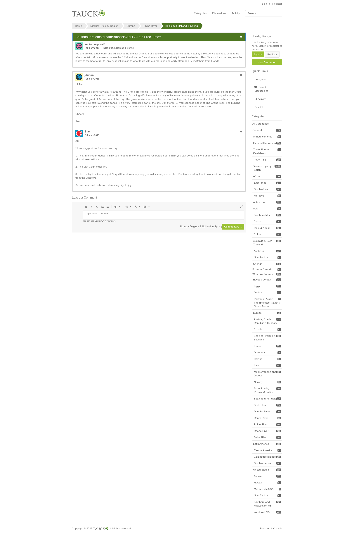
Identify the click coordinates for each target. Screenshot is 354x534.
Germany (267, 352)
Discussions (219, 13)
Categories (200, 13)
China (267, 234)
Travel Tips (266, 159)
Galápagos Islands (267, 456)
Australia (267, 250)
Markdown (99, 221)
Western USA (267, 512)
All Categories (260, 123)
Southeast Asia (267, 214)
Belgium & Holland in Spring (119, 48)
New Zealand (267, 257)
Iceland (267, 358)
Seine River (267, 437)
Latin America (266, 443)
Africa (266, 176)
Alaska (267, 476)
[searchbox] (263, 13)
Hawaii (267, 482)
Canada (266, 263)
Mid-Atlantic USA (267, 489)
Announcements (266, 136)
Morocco (267, 195)
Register (277, 3)
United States (266, 469)
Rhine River (267, 424)
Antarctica (266, 202)
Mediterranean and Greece (267, 373)
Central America (267, 450)
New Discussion (267, 62)
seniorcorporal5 (95, 44)
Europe (266, 312)
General (266, 130)
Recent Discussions (261, 89)
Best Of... (259, 107)
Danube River (267, 411)
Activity (236, 13)
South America (267, 463)
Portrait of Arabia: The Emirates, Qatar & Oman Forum (267, 302)
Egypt (267, 286)
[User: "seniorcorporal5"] (79, 46)
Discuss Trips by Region (266, 168)
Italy (267, 365)
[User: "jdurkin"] (79, 77)
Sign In (266, 3)
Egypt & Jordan (266, 279)
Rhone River (267, 430)
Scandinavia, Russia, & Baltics (267, 390)
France (267, 345)
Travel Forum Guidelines (266, 151)
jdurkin (89, 75)
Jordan (267, 292)
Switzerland (267, 405)
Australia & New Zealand (266, 242)
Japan (267, 221)
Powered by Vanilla (271, 528)
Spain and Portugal (267, 398)
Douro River (267, 417)
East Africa (267, 182)
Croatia (267, 329)
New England (267, 495)
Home (183, 226)
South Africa (267, 189)
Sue (87, 131)
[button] (241, 36)
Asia (266, 208)
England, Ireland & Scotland (267, 337)
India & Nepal (267, 227)
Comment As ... (233, 226)
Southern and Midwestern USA (267, 503)
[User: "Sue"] (79, 133)
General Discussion (266, 143)
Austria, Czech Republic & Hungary (267, 321)
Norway (267, 381)
